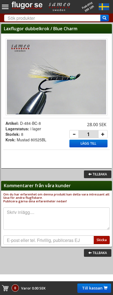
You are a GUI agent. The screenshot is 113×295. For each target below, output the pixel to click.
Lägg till (88, 143)
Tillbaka (99, 174)
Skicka (102, 240)
